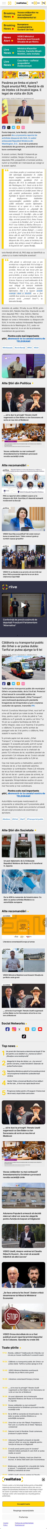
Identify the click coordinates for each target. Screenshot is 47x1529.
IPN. (33, 705)
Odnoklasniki (18, 127)
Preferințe (23, 1517)
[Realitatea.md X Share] (9, 127)
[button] (43, 1479)
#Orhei (15, 819)
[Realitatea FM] (34, 3)
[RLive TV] (10, 587)
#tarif (22, 819)
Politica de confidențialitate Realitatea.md (24, 1524)
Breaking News (9, 15)
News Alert (7, 39)
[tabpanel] (23, 610)
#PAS (29, 348)
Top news (8, 1046)
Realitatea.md (29, 98)
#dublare (6, 819)
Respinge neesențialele (23, 1510)
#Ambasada (8, 348)
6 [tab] (29, 635)
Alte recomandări (14, 465)
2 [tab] (20, 635)
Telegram (13, 127)
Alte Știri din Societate (18, 830)
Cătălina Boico (32, 655)
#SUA (36, 348)
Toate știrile (10, 1347)
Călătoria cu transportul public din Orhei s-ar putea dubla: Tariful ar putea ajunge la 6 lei (23, 646)
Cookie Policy (5, 1524)
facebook (7, 1029)
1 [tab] (17, 635)
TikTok (24, 1037)
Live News (7, 51)
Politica (19, 98)
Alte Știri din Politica (16, 383)
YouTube (40, 1029)
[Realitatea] (19, 3)
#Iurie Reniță (20, 348)
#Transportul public (35, 819)
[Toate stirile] (8, 3)
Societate (21, 655)
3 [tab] (22, 635)
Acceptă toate (23, 1504)
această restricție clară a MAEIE (26, 292)
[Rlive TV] (43, 3)
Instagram (14, 1029)
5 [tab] (27, 635)
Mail (23, 127)
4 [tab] (25, 635)
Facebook (4, 127)
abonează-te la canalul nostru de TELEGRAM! (26, 340)
